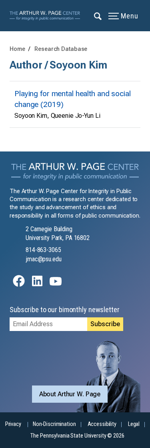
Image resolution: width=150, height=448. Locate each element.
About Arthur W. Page (70, 394)
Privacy (13, 424)
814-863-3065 (43, 250)
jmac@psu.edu (44, 259)
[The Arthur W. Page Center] (47, 15)
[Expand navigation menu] (98, 16)
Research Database (60, 49)
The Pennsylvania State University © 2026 (77, 435)
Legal (134, 424)
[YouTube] (56, 285)
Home (17, 49)
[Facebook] (19, 285)
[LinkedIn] (37, 285)
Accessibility (102, 424)
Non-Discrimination (54, 424)
